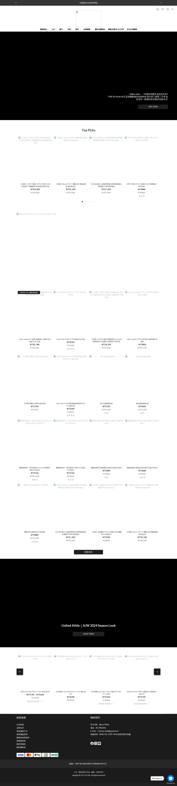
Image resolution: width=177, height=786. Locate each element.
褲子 (61, 29)
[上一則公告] (16, 3)
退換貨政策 (21, 741)
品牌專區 (87, 29)
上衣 (53, 29)
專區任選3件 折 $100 (116, 29)
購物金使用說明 (23, 738)
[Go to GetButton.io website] (171, 783)
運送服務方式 (22, 731)
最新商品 (43, 29)
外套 (69, 29)
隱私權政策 (21, 747)
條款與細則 (21, 744)
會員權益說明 (22, 734)
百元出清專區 (132, 29)
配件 (77, 29)
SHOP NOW (88, 634)
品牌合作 (20, 728)
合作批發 (20, 725)
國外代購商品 (100, 29)
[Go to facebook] (171, 778)
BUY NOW (153, 106)
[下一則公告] (161, 3)
